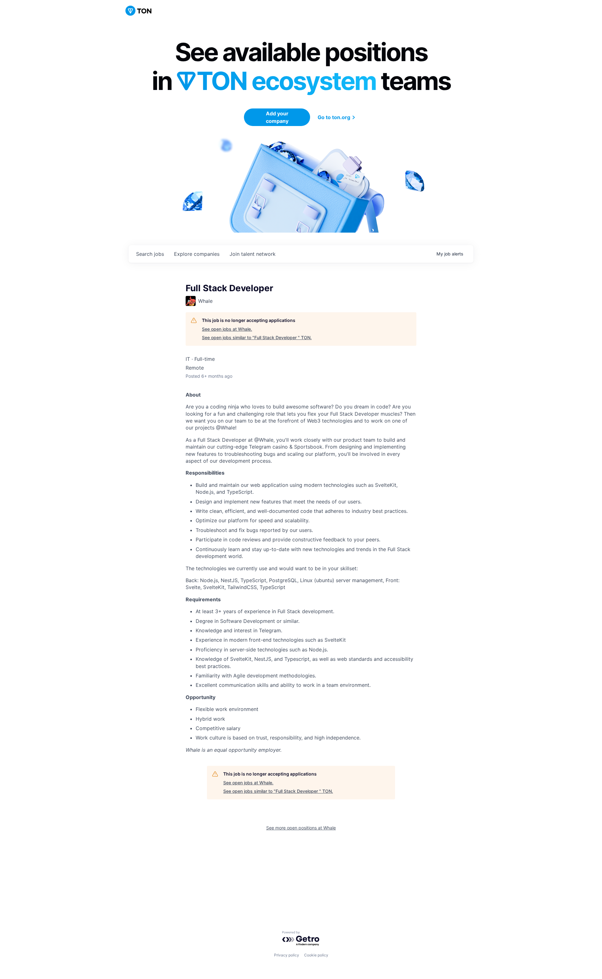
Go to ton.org (334, 117)
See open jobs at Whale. (227, 329)
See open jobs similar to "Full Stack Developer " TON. (257, 337)
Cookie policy (316, 955)
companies (196, 254)
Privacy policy (286, 955)
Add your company (277, 117)
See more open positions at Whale (301, 827)
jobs (150, 254)
